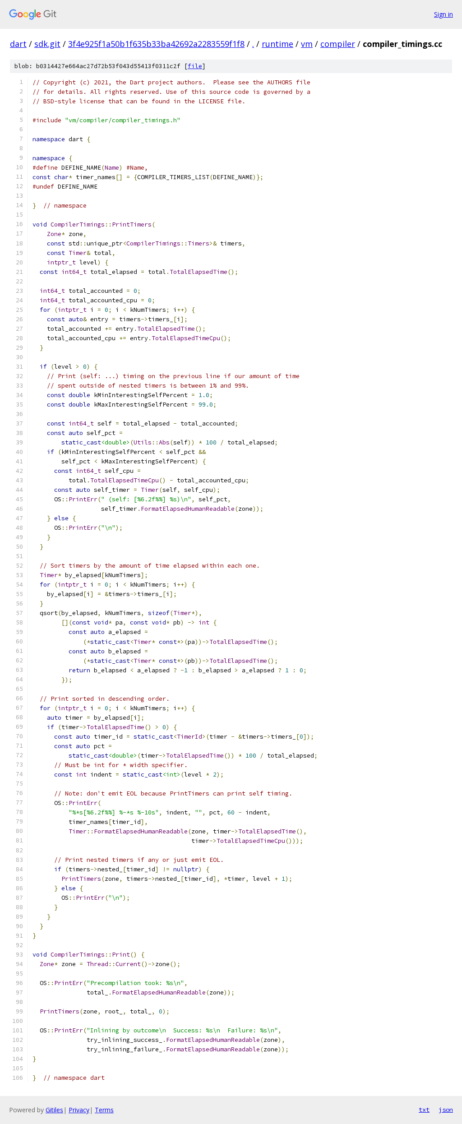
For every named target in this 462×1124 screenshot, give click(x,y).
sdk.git (47, 43)
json (446, 1109)
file (195, 66)
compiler (337, 43)
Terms (104, 1109)
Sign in (443, 14)
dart (18, 43)
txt (424, 1109)
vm (307, 43)
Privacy (79, 1109)
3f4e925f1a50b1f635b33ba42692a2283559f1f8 (156, 43)
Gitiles (54, 1109)
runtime (277, 43)
